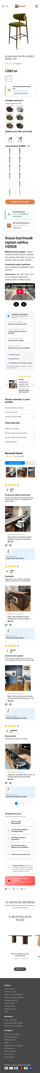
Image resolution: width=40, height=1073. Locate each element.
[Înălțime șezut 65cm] (9, 139)
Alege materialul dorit (13, 103)
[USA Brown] (9, 192)
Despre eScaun (9, 989)
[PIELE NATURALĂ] (19, 125)
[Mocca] (9, 159)
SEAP (6, 1012)
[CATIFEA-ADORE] (9, 108)
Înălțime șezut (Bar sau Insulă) (18, 132)
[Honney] (19, 184)
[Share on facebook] (6, 545)
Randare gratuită (10, 1040)
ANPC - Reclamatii (10, 1020)
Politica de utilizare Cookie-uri (14, 997)
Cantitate (8, 76)
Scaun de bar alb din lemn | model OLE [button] (15, 558)
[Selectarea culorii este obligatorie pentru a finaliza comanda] (29, 146)
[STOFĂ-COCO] (19, 117)
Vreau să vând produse (12, 1034)
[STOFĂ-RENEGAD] (9, 117)
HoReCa (7, 1043)
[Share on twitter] (10, 545)
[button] (17, 48)
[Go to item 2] (22, 472)
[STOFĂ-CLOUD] (9, 125)
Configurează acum (14, 101)
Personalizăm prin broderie (13, 1045)
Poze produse (9, 1054)
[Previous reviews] (6, 384)
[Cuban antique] (19, 159)
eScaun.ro (14, 1065)
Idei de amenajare (10, 1051)
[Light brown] (19, 168)
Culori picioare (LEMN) (17, 146)
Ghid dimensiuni (9, 1048)
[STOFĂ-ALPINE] (19, 108)
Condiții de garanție (10, 1000)
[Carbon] (19, 151)
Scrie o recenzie (15, 463)
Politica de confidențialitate (13, 994)
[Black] (9, 151)
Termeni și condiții (10, 992)
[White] (9, 184)
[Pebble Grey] (19, 192)
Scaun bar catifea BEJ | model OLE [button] (16, 718)
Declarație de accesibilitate (13, 1026)
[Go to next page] (27, 803)
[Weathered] (9, 176)
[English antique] (19, 176)
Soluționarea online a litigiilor (13, 1023)
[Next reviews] (33, 384)
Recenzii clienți (9, 1057)
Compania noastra (10, 1009)
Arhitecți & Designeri (11, 1037)
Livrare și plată (9, 1003)
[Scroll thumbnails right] (32, 472)
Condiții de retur (9, 1006)
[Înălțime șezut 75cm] (19, 139)
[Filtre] (28, 463)
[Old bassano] (9, 168)
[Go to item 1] (11, 472)
